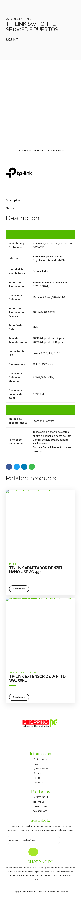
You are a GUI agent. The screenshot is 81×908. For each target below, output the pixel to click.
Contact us (38, 782)
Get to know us (40, 759)
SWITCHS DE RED (14, 19)
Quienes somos (40, 768)
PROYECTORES (40, 806)
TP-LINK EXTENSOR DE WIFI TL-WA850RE (37, 678)
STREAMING (39, 802)
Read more (19, 588)
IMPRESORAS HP (40, 797)
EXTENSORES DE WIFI (17, 673)
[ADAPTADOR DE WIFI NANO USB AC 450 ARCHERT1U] (40, 524)
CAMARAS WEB (40, 811)
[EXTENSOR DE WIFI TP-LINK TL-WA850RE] (40, 632)
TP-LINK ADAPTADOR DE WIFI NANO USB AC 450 (35, 570)
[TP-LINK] (19, 174)
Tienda (36, 778)
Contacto (37, 773)
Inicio (35, 764)
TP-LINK (28, 19)
